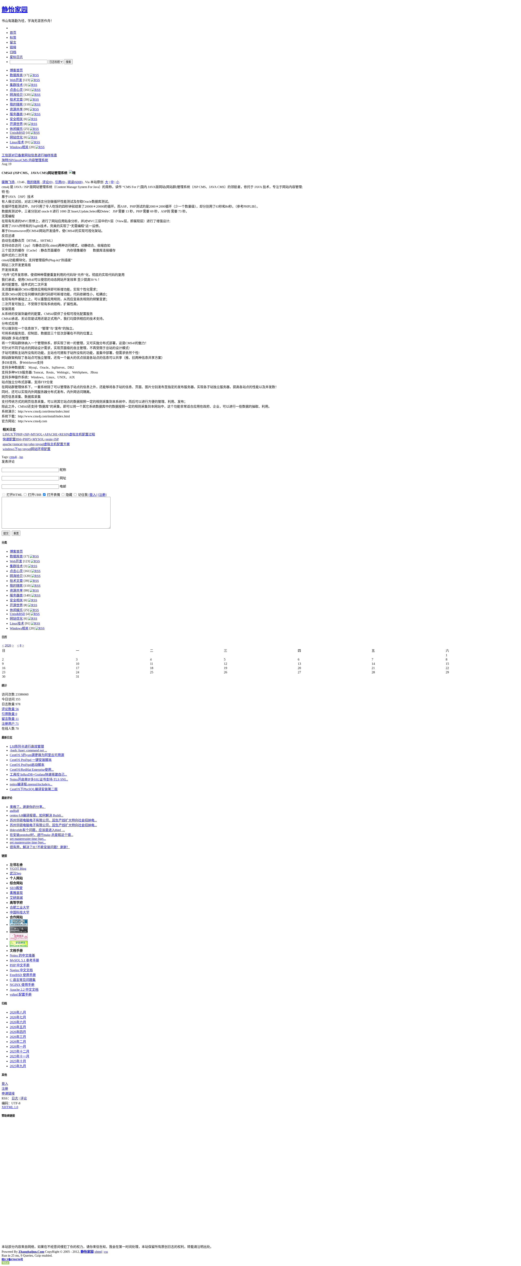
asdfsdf (14, 810)
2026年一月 (18, 1046)
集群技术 (16, 85)
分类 (4, 542)
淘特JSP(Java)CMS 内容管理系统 (25, 160)
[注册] (102, 494)
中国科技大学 (19, 912)
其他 (4, 1074)
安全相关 (16, 119)
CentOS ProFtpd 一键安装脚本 (31, 760)
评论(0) (47, 182)
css (106, 1251)
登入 (5, 1083)
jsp (21, 457)
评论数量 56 (10, 709)
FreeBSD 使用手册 (23, 975)
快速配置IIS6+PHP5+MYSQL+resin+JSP (31, 439)
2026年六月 (18, 1022)
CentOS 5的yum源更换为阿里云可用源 (37, 755)
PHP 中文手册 (20, 965)
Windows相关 (19, 147)
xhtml (98, 1251)
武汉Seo (15, 873)
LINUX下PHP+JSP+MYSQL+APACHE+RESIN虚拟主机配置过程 (49, 434)
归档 (4, 1003)
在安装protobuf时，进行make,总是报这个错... (41, 835)
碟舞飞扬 (8, 182)
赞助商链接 (8, 1115)
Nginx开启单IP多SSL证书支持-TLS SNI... (39, 779)
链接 (4, 855)
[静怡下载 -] (19, 931)
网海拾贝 (16, 94)
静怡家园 (15, 9)
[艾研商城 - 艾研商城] (19, 939)
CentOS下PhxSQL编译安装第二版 (34, 789)
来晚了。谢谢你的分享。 (28, 807)
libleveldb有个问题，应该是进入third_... (37, 830)
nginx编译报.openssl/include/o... (31, 784)
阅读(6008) (75, 182)
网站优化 (16, 137)
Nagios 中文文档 (21, 970)
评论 (23, 1098)
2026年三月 (18, 1036)
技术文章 (16, 99)
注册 (5, 1088)
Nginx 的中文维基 (22, 955)
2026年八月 (18, 1012)
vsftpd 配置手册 (21, 994)
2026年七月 (18, 1017)
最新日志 (7, 737)
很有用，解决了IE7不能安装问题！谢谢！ (40, 847)
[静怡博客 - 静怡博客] (19, 946)
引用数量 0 (9, 714)
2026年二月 (18, 1041)
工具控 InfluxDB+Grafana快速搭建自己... (38, 774)
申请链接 (8, 1093)
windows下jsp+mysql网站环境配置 (26, 449)
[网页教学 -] (19, 924)
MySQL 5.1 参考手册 (24, 960)
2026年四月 (18, 1032)
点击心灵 (16, 89)
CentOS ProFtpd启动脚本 (27, 764)
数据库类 (16, 75)
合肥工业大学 (19, 907)
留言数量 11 (10, 719)
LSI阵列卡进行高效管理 (27, 746)
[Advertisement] (493, 209)
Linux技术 (17, 142)
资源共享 (16, 109)
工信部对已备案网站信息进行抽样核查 (29, 155)
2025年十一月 (19, 1056)
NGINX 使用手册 (22, 984)
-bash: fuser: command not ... (28, 750)
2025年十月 (18, 1061)
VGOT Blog (18, 868)
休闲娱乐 (16, 129)
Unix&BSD (17, 132)
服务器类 (16, 114)
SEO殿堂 (16, 888)
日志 (15, 1098)
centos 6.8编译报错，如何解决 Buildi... (36, 815)
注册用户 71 (10, 723)
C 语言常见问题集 (23, 980)
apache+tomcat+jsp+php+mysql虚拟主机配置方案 (36, 444)
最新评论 (7, 797)
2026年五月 (18, 1027)
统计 (4, 685)
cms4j (13, 457)
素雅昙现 (16, 893)
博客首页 (16, 70)
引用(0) (60, 182)
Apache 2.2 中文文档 (24, 989)
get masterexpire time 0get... (28, 838)
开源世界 (16, 124)
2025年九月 (18, 1066)
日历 (4, 637)
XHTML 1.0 (10, 1107)
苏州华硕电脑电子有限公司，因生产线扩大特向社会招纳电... (53, 820)
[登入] (93, 494)
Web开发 (16, 80)
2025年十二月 (19, 1051)
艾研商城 (16, 897)
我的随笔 (16, 104)
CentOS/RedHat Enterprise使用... (32, 769)
